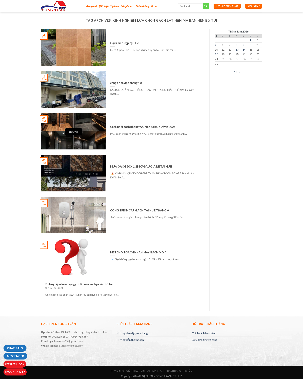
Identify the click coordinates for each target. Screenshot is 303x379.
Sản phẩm (126, 6)
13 (237, 49)
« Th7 (237, 71)
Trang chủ (91, 6)
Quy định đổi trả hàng (204, 339)
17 (216, 54)
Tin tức (154, 6)
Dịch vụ (114, 6)
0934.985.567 (14, 364)
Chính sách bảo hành (204, 333)
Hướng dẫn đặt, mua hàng (132, 333)
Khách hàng (142, 6)
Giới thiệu (104, 6)
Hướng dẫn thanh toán (130, 339)
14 (244, 49)
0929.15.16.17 (15, 372)
